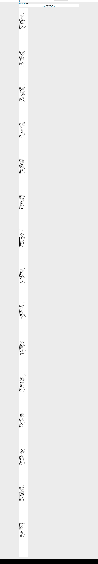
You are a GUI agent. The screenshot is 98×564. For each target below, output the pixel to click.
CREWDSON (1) (22, 122)
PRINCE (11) (21, 421)
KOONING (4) (22, 268)
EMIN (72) (21, 157)
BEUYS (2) (21, 60)
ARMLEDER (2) (21, 33)
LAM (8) (21, 281)
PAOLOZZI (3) (22, 393)
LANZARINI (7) (22, 282)
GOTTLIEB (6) (21, 201)
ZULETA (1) (21, 556)
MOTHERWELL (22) (22, 350)
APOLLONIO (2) (22, 27)
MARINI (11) (21, 319)
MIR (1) (21, 338)
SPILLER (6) (21, 483)
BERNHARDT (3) (22, 59)
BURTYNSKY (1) (22, 84)
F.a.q (55, 561)
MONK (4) (21, 342)
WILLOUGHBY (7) (22, 537)
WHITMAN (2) (21, 535)
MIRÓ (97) (21, 339)
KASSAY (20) (21, 251)
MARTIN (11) (21, 322)
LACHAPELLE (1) (22, 277)
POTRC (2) (21, 419)
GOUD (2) (21, 202)
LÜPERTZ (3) (21, 307)
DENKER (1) (21, 139)
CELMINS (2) (21, 96)
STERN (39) (21, 486)
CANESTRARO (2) (22, 91)
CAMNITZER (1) (21, 90)
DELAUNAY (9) (21, 135)
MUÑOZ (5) (21, 357)
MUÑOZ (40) (21, 358)
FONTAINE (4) (21, 174)
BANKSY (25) (21, 47)
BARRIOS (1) (21, 49)
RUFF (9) (21, 453)
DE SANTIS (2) (22, 134)
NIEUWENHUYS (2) (22, 375)
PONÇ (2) (21, 417)
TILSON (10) (21, 497)
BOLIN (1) (20, 67)
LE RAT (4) (21, 287)
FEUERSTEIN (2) (22, 168)
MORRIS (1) (21, 348)
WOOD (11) (21, 538)
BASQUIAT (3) (22, 53)
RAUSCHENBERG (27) (22, 430)
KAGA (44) (21, 249)
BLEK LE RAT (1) (21, 64)
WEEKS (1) (21, 530)
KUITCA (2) (21, 274)
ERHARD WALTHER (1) (22, 160)
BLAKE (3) (21, 62)
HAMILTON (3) (22, 210)
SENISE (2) (21, 466)
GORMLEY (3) (21, 200)
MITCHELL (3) (21, 340)
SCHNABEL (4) (21, 461)
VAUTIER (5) (21, 524)
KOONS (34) (21, 269)
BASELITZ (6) (21, 52)
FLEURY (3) (21, 171)
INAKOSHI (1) (21, 233)
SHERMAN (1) (21, 469)
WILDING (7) (21, 536)
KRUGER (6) (21, 273)
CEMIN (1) (21, 97)
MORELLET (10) (22, 345)
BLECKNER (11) (21, 63)
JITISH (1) (21, 241)
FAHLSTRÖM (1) (22, 164)
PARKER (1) (21, 395)
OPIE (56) (21, 384)
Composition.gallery (22, 3)
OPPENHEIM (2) (22, 385)
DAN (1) (21, 129)
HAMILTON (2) (21, 211)
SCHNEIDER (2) (22, 462)
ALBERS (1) (21, 17)
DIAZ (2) (21, 141)
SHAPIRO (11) (21, 468)
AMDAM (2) (21, 22)
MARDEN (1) (21, 318)
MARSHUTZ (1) (21, 320)
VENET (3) (21, 525)
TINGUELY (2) (21, 499)
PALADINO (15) (22, 389)
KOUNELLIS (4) (21, 271)
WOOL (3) (21, 540)
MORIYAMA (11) (22, 347)
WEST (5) (21, 533)
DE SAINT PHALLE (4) (22, 133)
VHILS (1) (20, 526)
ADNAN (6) (21, 14)
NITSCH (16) (21, 376)
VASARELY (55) (21, 522)
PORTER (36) (21, 418)
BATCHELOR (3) (21, 54)
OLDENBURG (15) (22, 382)
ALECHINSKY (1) (22, 20)
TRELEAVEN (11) (22, 505)
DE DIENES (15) (21, 131)
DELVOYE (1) (21, 137)
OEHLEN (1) (21, 380)
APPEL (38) (21, 28)
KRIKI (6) (20, 272)
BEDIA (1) (21, 56)
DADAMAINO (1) (21, 127)
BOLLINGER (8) (21, 68)
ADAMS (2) (21, 13)
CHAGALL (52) (21, 100)
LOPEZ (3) (21, 306)
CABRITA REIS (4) (22, 86)
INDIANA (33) (21, 234)
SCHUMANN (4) (22, 463)
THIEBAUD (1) (21, 496)
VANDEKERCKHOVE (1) (22, 520)
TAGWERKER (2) (22, 493)
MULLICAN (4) (21, 355)
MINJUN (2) (21, 337)
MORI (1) (21, 346)
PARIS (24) (21, 394)
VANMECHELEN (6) (22, 521)
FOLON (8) (21, 173)
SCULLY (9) (21, 465)
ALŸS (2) (21, 21)
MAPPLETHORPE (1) (22, 316)
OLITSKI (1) (21, 383)
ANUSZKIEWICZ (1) (22, 26)
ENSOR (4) (21, 159)
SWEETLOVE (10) (22, 492)
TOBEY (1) (21, 501)
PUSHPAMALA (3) (21, 423)
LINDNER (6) (21, 301)
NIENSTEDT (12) (22, 374)
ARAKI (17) (21, 30)
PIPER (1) (21, 410)
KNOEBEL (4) (21, 265)
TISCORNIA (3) (21, 500)
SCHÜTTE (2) (21, 464)
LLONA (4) (21, 303)
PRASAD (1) (22, 420)
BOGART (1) (21, 66)
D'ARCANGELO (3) (22, 125)
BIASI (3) (21, 61)
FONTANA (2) (21, 175)
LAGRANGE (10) (21, 278)
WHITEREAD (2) (22, 534)
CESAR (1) (21, 98)
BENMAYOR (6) (21, 58)
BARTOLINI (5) (22, 51)
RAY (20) (20, 431)
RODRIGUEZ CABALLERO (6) (23, 444)
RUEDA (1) (21, 452)
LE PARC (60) (21, 286)
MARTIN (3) (21, 321)
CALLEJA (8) (21, 89)
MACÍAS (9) (21, 309)
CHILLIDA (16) (22, 104)
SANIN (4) (21, 456)
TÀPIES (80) (21, 495)
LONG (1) (21, 304)
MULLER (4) (21, 354)
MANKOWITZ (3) (22, 315)
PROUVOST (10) (22, 422)
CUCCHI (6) (21, 124)
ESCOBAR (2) (21, 162)
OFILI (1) (21, 381)
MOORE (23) (21, 343)
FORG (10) (21, 176)
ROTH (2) (21, 450)
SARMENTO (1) (21, 458)
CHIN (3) (21, 105)
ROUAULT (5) (22, 451)
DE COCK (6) (21, 130)
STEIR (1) (20, 484)
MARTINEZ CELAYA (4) (23, 323)
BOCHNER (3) (21, 65)
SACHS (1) (21, 455)
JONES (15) (21, 245)
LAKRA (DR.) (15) (21, 280)
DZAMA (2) (21, 156)
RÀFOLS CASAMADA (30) (23, 426)
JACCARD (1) (22, 237)
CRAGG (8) (21, 120)
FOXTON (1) (21, 177)
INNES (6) (21, 235)
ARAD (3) (20, 29)
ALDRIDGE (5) (21, 19)
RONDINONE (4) (21, 448)
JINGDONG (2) (21, 240)
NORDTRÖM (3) (22, 379)
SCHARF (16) (21, 460)
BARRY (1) (21, 50)
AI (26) (21, 16)
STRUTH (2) (21, 487)
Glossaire (54, 561)
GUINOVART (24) (22, 208)
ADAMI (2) (21, 12)
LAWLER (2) (21, 285)
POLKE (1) (21, 415)
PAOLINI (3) (21, 392)
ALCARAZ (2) (21, 18)
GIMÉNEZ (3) (21, 195)
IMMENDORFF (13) (22, 232)
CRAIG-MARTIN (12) (22, 121)
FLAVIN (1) (21, 170)
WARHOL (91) (21, 529)
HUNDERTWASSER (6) (23, 229)
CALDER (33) (22, 88)
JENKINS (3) (21, 239)
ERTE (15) (22, 161)
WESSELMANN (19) (22, 532)
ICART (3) (21, 230)
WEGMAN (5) (21, 531)
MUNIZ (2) (21, 356)
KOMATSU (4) (21, 266)
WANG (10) (21, 528)
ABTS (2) (21, 11)
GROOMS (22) (21, 205)
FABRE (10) (21, 163)
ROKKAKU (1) (21, 447)
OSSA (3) (21, 387)
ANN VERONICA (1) (22, 25)
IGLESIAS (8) (21, 231)
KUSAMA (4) (21, 276)
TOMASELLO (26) (22, 504)
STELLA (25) (21, 485)
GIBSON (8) (21, 192)
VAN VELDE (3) (21, 519)
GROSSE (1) (21, 206)
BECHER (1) (22, 55)
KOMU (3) (21, 267)
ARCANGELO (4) (21, 31)
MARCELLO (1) (22, 317)
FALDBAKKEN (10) (22, 166)
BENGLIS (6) (21, 57)
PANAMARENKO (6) (21, 390)
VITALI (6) (21, 527)
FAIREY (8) (21, 165)
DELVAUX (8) (21, 136)
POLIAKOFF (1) (21, 414)
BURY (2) (20, 85)
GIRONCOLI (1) (22, 196)
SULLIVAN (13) (21, 490)
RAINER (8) (21, 427)
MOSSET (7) (21, 349)
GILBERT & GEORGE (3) (22, 193)
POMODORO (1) (22, 416)
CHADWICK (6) (21, 99)
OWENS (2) (21, 388)
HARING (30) (21, 212)
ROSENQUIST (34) (22, 449)
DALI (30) (21, 128)
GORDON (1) (21, 199)
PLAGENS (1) (21, 412)
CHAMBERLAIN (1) (22, 101)
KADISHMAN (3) (22, 248)
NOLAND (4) (21, 377)
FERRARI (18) (21, 167)
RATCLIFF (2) (21, 429)
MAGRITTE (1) (21, 313)
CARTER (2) (21, 93)
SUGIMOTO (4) (22, 489)
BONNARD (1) (21, 69)
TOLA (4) (21, 502)
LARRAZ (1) (21, 283)
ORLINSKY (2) (21, 386)
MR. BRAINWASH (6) (21, 353)
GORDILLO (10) (21, 198)
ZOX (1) (20, 555)
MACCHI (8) (21, 308)
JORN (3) (21, 246)
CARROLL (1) (22, 92)
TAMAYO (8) (21, 494)
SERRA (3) (21, 467)
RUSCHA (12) (21, 454)
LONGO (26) (21, 305)
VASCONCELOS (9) (22, 523)
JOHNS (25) (21, 242)
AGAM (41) (21, 15)
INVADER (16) (21, 236)
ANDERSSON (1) (22, 23)
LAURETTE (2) (22, 284)
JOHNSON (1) (21, 243)
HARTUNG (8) (21, 213)
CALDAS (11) (22, 87)
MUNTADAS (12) (22, 359)
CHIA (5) (21, 103)
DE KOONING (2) (22, 132)
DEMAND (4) (21, 138)
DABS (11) (21, 126)
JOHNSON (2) (21, 244)
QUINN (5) (21, 424)
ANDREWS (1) (21, 24)
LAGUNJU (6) (21, 279)
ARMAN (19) (22, 32)
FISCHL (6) (21, 169)
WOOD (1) (21, 539)
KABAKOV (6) (21, 247)
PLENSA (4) (21, 413)
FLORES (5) (22, 172)
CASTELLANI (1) (22, 94)
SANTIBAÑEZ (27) (22, 457)
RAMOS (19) (21, 428)
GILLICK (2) (21, 194)
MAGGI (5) (21, 312)
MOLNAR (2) (21, 341)
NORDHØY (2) (21, 378)
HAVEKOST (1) (22, 214)
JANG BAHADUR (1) (22, 238)
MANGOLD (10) (22, 314)
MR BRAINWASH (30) (21, 351)
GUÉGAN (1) (21, 207)
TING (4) (21, 498)
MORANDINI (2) (22, 344)
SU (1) (20, 488)
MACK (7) (21, 310)
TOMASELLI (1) (21, 503)
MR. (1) (20, 352)
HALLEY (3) (21, 209)
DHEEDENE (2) (21, 140)
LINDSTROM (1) (22, 302)
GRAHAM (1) (21, 204)
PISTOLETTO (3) (22, 411)
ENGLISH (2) (21, 158)
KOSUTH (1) (21, 270)
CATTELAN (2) (22, 95)
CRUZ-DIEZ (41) (22, 123)
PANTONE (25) (21, 391)
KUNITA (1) (21, 275)
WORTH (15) (21, 541)
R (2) (20, 425)
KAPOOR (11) (21, 250)
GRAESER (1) (21, 203)
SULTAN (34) (21, 491)
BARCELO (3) (21, 48)
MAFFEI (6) (21, 311)
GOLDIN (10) (21, 197)
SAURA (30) (21, 459)
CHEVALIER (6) (21, 102)
